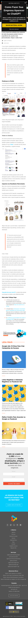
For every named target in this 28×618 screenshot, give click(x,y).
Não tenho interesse (14, 29)
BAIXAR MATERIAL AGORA (14, 25)
